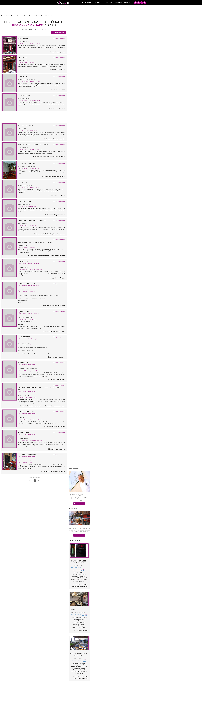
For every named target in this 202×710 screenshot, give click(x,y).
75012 (20, 247)
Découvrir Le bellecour (57, 278)
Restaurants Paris (22, 16)
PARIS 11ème (25, 130)
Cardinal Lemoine (36, 371)
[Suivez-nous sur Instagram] (141, 2)
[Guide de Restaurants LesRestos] (62, 2)
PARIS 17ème (25, 463)
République (35, 130)
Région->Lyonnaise (60, 38)
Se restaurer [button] (88, 2)
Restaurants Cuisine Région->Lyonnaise (40, 16)
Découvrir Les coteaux (57, 196)
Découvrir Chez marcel (57, 69)
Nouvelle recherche (59, 32)
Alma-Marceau (36, 345)
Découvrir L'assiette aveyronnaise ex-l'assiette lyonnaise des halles (42, 406)
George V (84, 615)
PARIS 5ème (25, 371)
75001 (20, 206)
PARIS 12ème (25, 247)
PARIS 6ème (25, 62)
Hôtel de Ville (35, 168)
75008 (20, 149)
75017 (20, 463)
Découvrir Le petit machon (56, 215)
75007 (20, 269)
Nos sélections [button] (98, 2)
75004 (20, 168)
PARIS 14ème (25, 81)
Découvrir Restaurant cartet (55, 139)
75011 (20, 130)
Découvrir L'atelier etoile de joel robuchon (80, 585)
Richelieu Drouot (36, 43)
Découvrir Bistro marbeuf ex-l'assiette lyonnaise (49, 156)
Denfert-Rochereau (37, 440)
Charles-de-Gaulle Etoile (77, 571)
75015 (20, 187)
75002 (20, 43)
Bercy (34, 247)
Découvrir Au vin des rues (56, 449)
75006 (20, 62)
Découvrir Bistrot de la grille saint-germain (50, 234)
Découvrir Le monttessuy (56, 357)
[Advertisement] (34, 117)
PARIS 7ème (25, 269)
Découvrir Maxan (82, 631)
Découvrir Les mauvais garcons (54, 177)
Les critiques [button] (108, 2)
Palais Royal (33, 206)
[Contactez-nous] (144, 2)
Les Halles (33, 397)
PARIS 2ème (25, 43)
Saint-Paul (34, 319)
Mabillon (34, 225)
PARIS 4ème (25, 168)
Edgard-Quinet (36, 81)
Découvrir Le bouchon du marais (54, 331)
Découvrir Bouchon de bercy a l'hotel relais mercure (47, 256)
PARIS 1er (24, 206)
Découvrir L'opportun (58, 90)
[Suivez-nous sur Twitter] (138, 2)
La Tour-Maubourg (37, 269)
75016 (71, 660)
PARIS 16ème (77, 660)
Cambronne (35, 187)
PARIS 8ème (25, 149)
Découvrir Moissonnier (57, 379)
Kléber (84, 661)
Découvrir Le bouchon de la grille (54, 305)
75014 (20, 81)
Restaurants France (9, 16)
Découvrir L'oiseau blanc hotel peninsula (80, 677)
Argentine (35, 463)
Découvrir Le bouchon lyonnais (54, 427)
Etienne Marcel (36, 100)
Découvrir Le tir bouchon (56, 109)
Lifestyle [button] (126, 2)
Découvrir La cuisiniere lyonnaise (54, 471)
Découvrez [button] (118, 2)
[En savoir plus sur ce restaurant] (9, 45)
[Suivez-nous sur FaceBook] (135, 2)
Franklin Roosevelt (37, 149)
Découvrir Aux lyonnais (57, 52)
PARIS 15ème (25, 187)
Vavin (33, 62)
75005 (20, 371)
